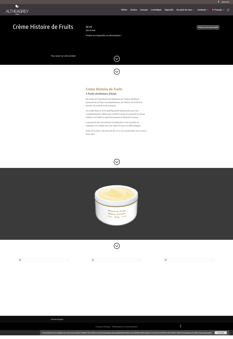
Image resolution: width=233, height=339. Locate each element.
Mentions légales (57, 319)
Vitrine (124, 10)
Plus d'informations (205, 333)
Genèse (133, 10)
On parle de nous (184, 10)
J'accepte (220, 333)
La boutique (156, 10)
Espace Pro (225, 2)
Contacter (201, 10)
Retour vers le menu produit (208, 27)
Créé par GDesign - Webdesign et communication (116, 327)
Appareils (169, 10)
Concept (144, 10)
